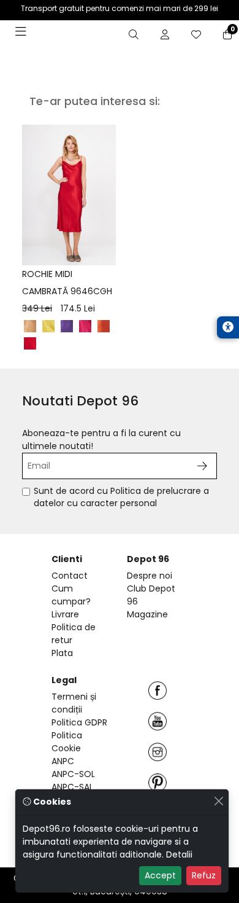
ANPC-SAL (72, 787)
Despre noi (149, 575)
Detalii (179, 854)
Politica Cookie (66, 741)
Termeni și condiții (73, 703)
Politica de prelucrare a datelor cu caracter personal (121, 497)
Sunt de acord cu (121, 497)
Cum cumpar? (71, 595)
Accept (160, 875)
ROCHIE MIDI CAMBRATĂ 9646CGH (67, 291)
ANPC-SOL (73, 774)
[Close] (218, 800)
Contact (69, 575)
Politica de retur (73, 633)
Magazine (147, 614)
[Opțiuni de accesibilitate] (228, 327)
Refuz (204, 875)
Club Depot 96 (151, 595)
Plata (62, 653)
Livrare (65, 614)
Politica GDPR (79, 722)
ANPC (62, 761)
